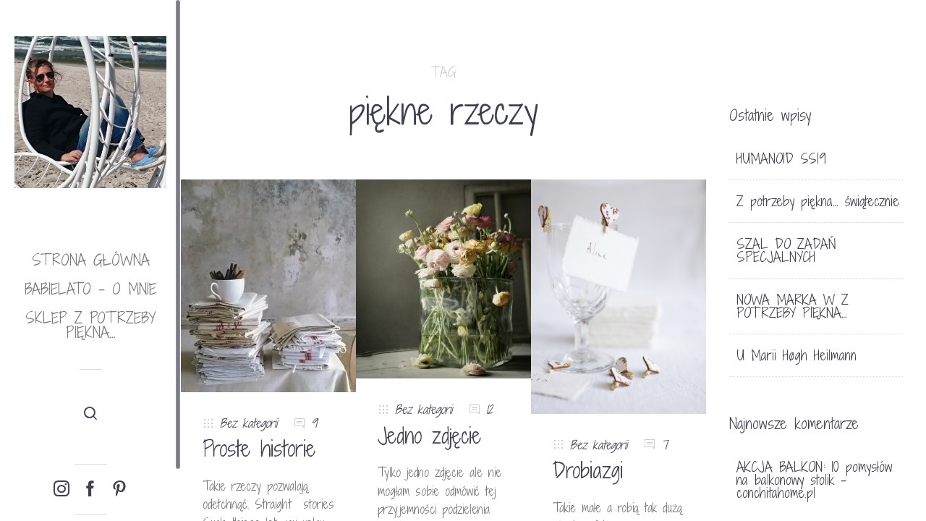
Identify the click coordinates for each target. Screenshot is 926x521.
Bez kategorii (248, 423)
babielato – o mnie (90, 289)
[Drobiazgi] (618, 295)
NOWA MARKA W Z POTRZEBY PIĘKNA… (792, 306)
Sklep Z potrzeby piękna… (90, 325)
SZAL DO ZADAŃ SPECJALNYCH (786, 250)
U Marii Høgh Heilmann (796, 355)
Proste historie (259, 448)
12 (489, 409)
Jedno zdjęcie (429, 435)
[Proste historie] (268, 284)
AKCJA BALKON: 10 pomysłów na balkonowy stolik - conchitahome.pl (814, 479)
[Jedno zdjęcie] (443, 278)
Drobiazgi (588, 470)
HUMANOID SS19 (781, 158)
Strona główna (91, 260)
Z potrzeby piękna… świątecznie (817, 201)
